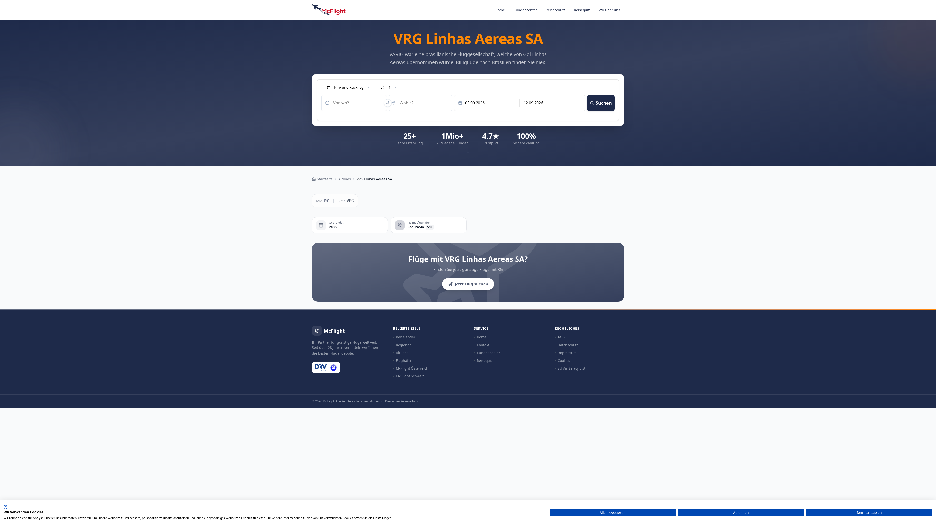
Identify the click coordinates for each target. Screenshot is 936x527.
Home (500, 10)
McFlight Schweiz (410, 376)
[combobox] (354, 103)
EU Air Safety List (571, 368)
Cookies (564, 360)
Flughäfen (404, 360)
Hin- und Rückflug (349, 87)
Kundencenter (525, 10)
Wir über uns (609, 10)
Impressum (567, 352)
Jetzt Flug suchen (471, 284)
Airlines (402, 352)
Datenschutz (568, 345)
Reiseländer (405, 337)
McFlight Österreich (412, 368)
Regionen (403, 345)
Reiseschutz (555, 10)
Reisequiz (582, 10)
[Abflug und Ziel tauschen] (388, 103)
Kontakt (483, 345)
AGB (561, 337)
